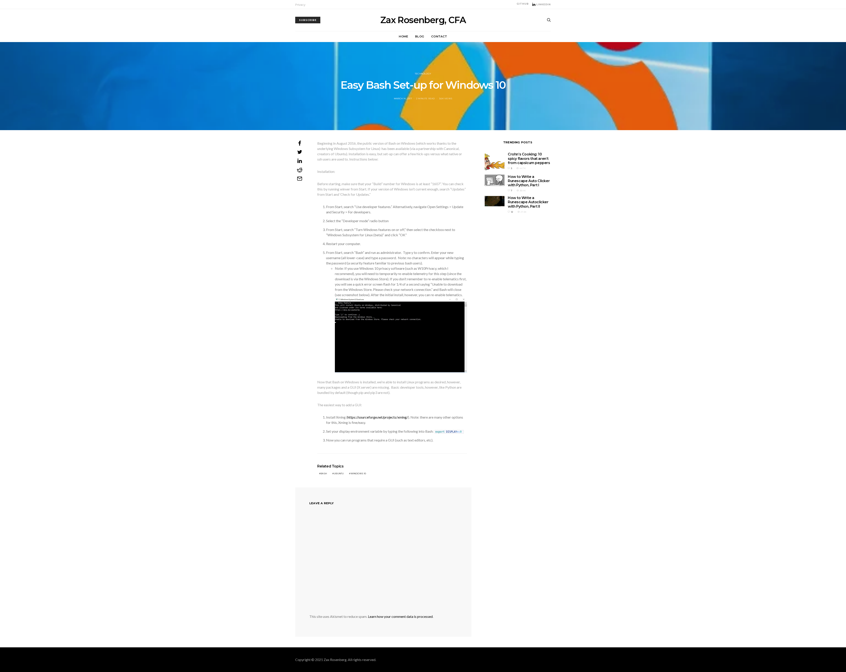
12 (512, 211)
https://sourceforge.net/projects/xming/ (377, 417)
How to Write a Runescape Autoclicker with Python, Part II (528, 202)
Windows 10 (358, 473)
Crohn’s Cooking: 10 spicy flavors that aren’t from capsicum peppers (529, 158)
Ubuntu (339, 473)
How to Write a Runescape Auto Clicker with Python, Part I (529, 181)
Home (403, 36)
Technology (423, 73)
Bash (324, 473)
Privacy (300, 4)
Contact (439, 36)
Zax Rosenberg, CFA (423, 20)
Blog (419, 36)
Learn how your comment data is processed (400, 616)
